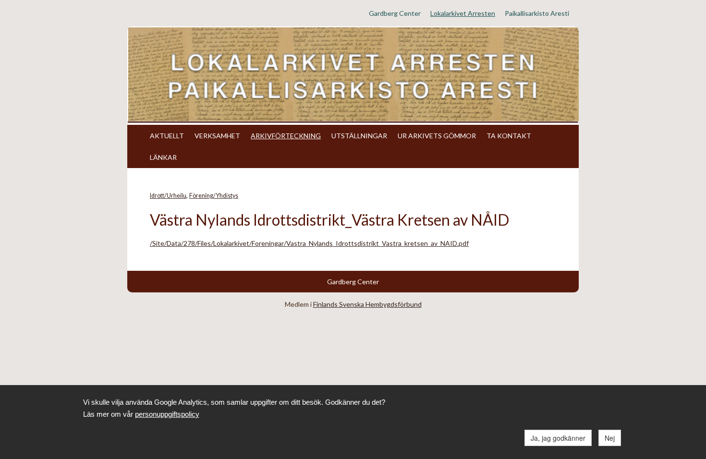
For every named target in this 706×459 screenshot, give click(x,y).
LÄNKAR (163, 157)
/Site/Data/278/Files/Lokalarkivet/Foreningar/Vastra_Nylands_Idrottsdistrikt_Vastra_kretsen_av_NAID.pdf (309, 243)
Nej (610, 438)
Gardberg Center (395, 13)
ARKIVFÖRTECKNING (286, 136)
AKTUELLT (167, 136)
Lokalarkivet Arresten (462, 13)
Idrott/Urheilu (168, 195)
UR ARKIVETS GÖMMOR (437, 136)
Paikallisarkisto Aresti (537, 13)
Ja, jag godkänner (558, 438)
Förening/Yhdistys (213, 195)
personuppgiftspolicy (167, 414)
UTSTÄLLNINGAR (359, 136)
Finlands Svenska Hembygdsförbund (367, 304)
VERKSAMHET (217, 136)
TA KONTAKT (509, 136)
